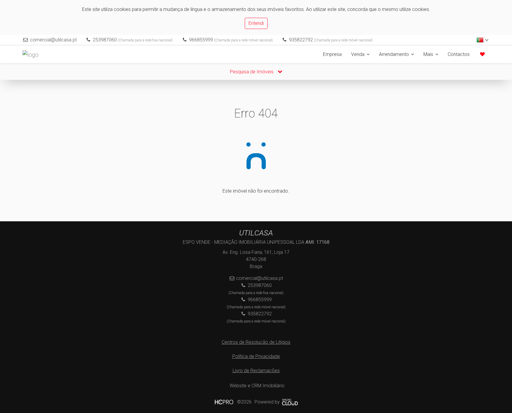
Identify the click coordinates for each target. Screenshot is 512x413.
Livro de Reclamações (256, 370)
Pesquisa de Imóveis (252, 72)
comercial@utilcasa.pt (53, 40)
